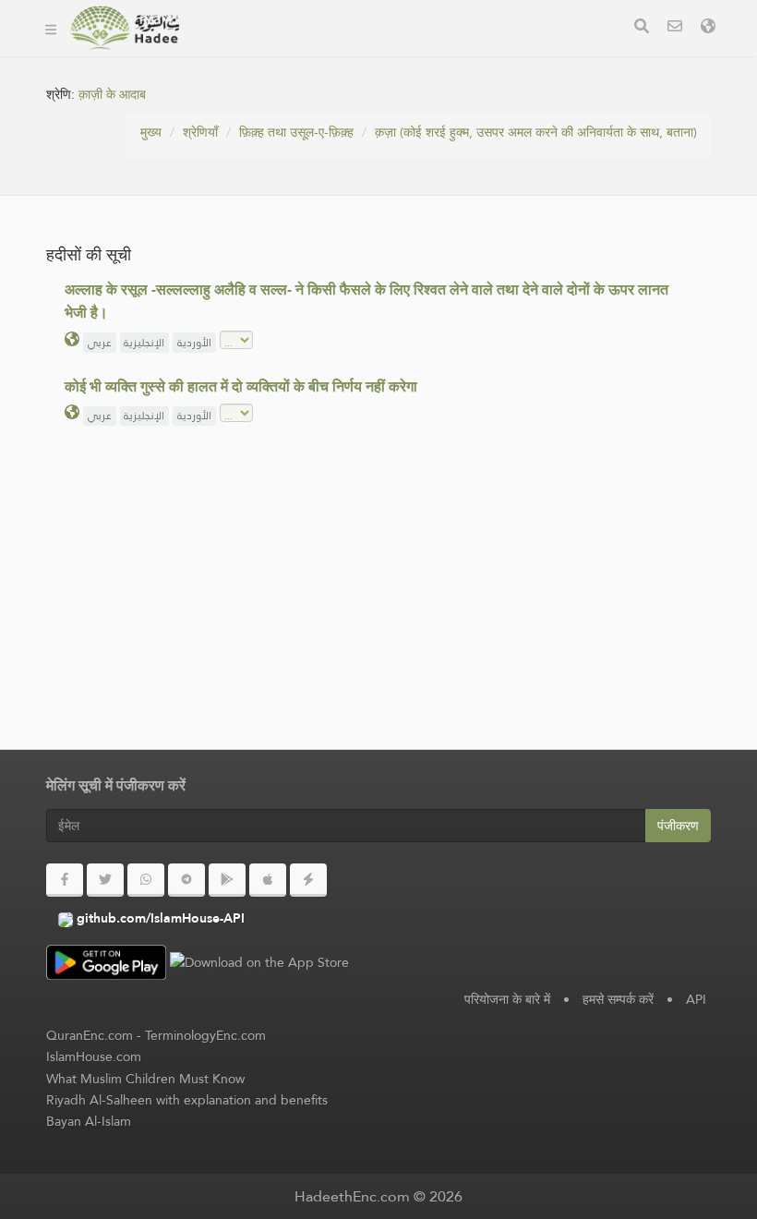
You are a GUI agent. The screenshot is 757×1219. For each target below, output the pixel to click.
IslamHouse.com (93, 1056)
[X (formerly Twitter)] (105, 880)
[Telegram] (186, 880)
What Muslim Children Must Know (145, 1079)
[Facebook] (64, 880)
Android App (269, 54)
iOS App (389, 54)
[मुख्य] (50, 27)
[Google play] (227, 880)
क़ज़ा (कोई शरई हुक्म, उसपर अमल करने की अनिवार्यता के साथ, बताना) (536, 132)
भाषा (462, 54)
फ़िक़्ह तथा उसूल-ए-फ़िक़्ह (296, 132)
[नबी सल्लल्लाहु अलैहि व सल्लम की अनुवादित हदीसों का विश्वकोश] (124, 27)
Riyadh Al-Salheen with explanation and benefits (187, 1100)
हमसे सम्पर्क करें (618, 999)
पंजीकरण (678, 826)
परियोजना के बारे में (507, 999)
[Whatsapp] (145, 880)
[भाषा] (708, 28)
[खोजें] (641, 28)
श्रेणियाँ (200, 132)
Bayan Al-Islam (88, 1121)
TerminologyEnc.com (205, 1035)
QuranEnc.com (89, 1035)
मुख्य (151, 132)
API (696, 999)
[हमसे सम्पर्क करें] (674, 28)
